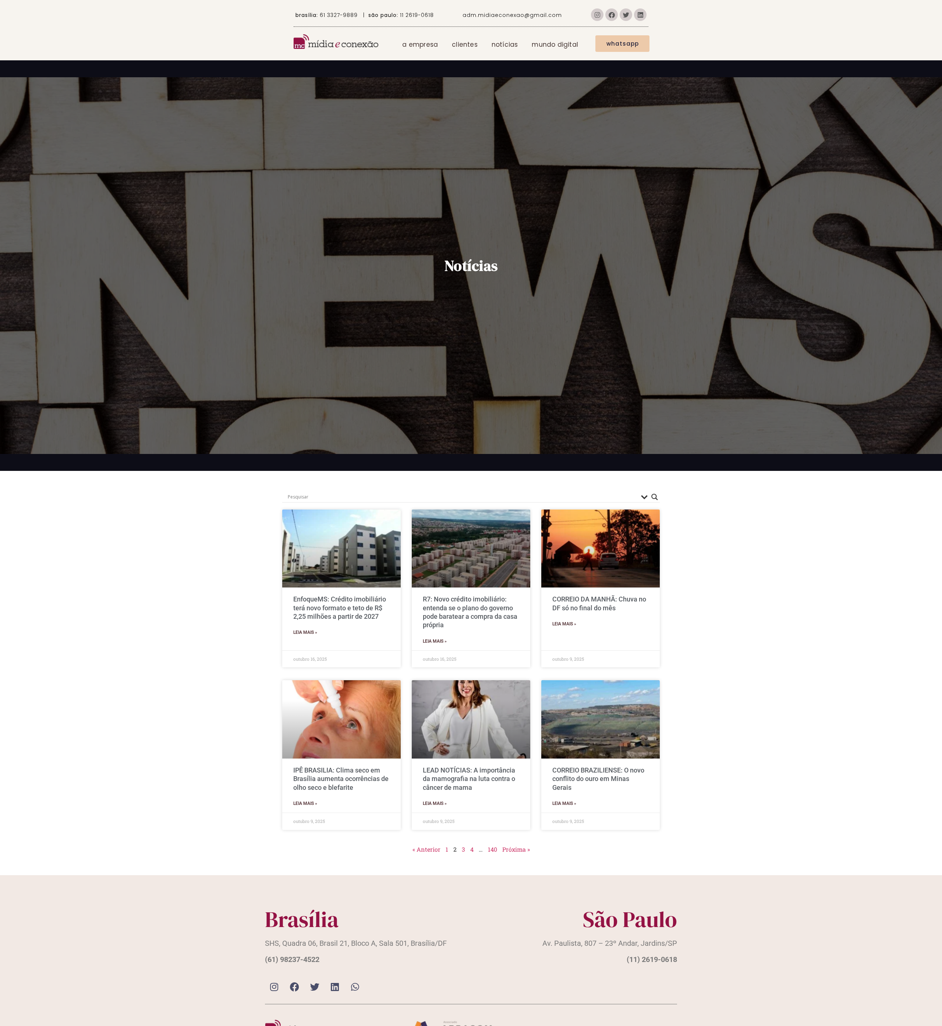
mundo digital (555, 44)
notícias (505, 44)
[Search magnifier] (654, 497)
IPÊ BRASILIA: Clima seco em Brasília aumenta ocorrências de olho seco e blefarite (341, 778)
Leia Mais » (305, 632)
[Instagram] (597, 14)
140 (492, 849)
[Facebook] (611, 14)
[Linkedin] (640, 14)
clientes (465, 44)
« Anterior (426, 849)
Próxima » (516, 849)
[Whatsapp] (355, 986)
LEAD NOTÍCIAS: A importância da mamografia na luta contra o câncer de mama (469, 778)
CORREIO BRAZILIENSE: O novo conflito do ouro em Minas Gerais (598, 778)
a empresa (420, 44)
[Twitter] (626, 14)
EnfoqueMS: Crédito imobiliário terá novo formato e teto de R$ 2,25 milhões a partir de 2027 (339, 607)
